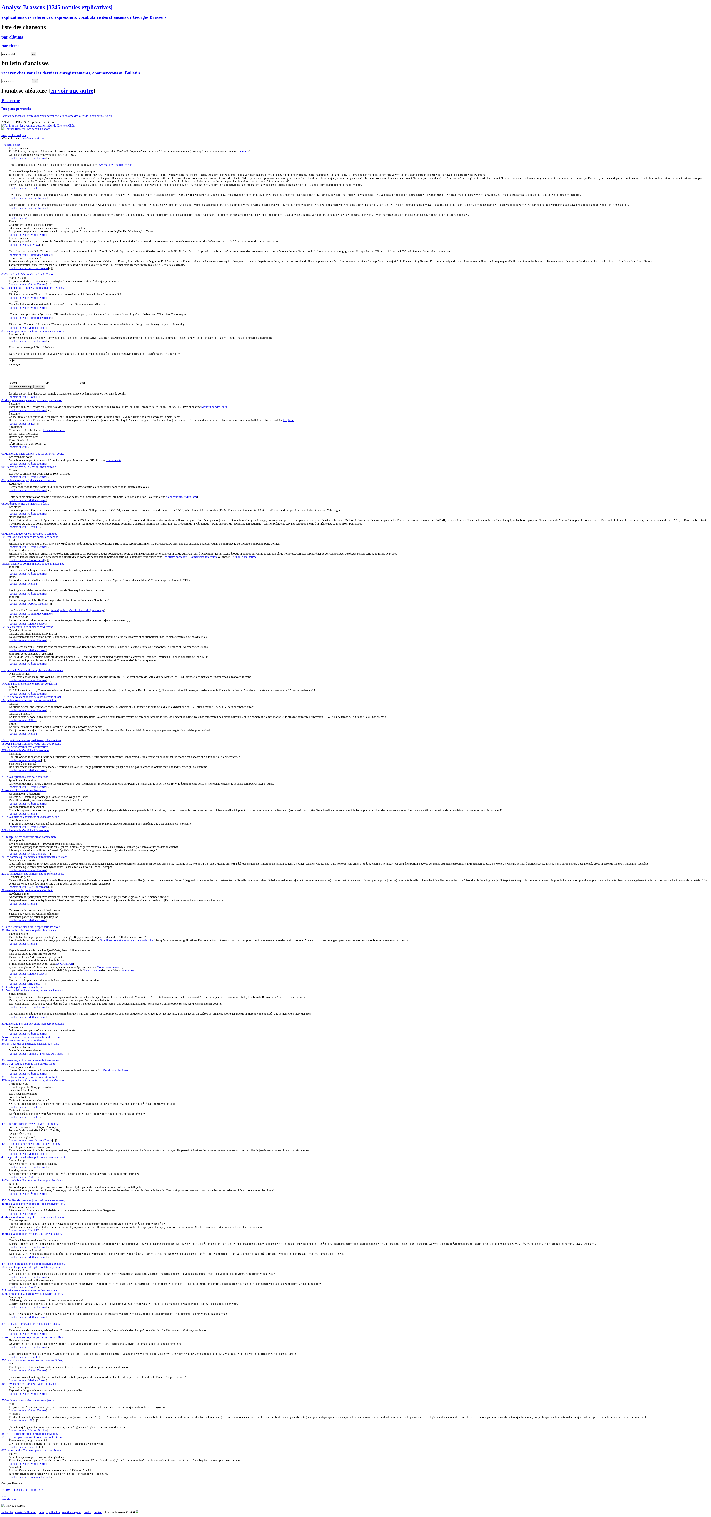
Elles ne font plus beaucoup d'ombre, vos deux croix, (33, 930)
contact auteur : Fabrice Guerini (28, 603)
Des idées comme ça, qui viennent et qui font (29, 1077)
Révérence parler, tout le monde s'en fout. (27, 890)
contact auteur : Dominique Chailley (31, 254)
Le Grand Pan (64, 963)
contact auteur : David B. (24, 396)
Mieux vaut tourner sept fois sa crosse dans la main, (32, 1217)
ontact (98, 1512)
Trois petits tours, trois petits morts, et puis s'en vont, (33, 1080)
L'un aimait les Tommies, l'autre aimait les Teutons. (32, 287)
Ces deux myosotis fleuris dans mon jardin (27, 1400)
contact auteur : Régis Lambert (28, 853)
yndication (53, 1512)
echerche (7, 1512)
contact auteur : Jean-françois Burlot (31, 1140)
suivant (39, 138)
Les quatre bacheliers (175, 556)
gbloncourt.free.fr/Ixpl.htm (181, 496)
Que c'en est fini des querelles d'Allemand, (27, 626)
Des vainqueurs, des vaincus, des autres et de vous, (32, 873)
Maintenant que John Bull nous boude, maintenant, (32, 563)
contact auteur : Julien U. (24, 244)
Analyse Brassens (57, 7)
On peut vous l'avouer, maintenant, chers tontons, (31, 740)
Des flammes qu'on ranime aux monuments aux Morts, (34, 857)
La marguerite (92, 970)
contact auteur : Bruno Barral (27, 560)
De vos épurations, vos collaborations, (25, 777)
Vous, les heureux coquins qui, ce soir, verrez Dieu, (32, 1337)
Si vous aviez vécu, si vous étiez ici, (23, 1040)
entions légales (71, 1512)
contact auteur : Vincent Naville (28, 198)
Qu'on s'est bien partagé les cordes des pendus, (30, 536)
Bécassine (10, 100)
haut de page (8, 1499)
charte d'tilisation (25, 1512)
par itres (10, 45)
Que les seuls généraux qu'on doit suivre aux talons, (33, 1263)
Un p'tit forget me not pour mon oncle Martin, (29, 1433)
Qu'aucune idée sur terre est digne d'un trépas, (29, 1123)
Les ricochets (113, 460)
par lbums (12, 37)
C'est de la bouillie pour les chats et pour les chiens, (32, 1180)
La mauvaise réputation (203, 556)
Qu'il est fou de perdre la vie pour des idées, (28, 1063)
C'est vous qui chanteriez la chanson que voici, (30, 1043)
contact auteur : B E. (22, 423)
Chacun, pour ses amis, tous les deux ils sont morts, (32, 331)
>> (43, 1489)
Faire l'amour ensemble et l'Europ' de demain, (29, 683)
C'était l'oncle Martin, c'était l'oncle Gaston (27, 274)
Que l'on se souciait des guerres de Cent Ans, (29, 700)
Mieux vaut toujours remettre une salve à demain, (31, 1233)
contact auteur (18, 218)
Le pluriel (288, 420)
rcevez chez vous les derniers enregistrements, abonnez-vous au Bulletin (70, 73)
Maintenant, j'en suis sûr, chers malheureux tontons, (32, 1023)
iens (41, 1512)
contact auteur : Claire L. (24, 1357)
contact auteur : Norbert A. (25, 760)
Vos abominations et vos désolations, (24, 790)
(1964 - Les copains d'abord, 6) (23, 1489)
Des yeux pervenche (16, 109)
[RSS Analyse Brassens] (137, 1512)
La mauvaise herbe (54, 430)
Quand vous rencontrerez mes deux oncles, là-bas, (32, 1360)
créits (87, 1512)
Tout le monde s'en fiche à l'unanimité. (25, 750)
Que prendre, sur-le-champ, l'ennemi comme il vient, (33, 1157)
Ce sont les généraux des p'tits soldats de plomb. (31, 1267)
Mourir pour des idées (214, 406)
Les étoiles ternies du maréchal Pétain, (25, 503)
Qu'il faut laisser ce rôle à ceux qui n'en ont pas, (30, 1143)
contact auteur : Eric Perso (25, 983)
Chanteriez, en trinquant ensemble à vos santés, (30, 1060)
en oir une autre (71, 90)
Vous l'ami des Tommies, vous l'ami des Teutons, (31, 743)
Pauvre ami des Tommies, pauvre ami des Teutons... (33, 1450)
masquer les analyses (13, 135)
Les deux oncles (10, 144)
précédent (27, 138)
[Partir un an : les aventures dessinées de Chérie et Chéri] (38, 125)
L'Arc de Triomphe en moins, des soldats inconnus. (32, 990)
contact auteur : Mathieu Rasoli (28, 327)
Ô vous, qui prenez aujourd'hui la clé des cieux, (30, 1323)
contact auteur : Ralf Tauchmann (29, 268)
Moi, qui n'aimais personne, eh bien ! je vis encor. (31, 400)
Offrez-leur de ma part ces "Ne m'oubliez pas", (30, 1383)
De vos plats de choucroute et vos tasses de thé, (30, 817)
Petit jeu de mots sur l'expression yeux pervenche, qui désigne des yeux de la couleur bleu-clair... (57, 115)
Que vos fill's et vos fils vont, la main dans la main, (32, 670)
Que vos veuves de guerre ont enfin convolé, (29, 466)
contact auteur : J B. (21, 1420)
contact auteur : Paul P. (23, 1213)
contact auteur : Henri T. (24, 188)
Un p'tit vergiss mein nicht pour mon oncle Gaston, (32, 1437)
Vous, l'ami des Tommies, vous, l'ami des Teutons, (32, 1037)
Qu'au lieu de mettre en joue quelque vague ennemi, (33, 1200)
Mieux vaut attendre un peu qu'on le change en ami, (33, 1203)
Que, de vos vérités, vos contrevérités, (25, 746)
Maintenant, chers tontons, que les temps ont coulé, (32, 453)
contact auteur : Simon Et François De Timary (36, 1053)
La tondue (243, 151)
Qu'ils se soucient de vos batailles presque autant (31, 696)
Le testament (128, 970)
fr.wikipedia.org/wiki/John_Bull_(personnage (77, 610)
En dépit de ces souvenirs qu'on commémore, (29, 837)
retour (4, 1496)
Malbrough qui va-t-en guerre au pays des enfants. (32, 1293)
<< (3, 1489)
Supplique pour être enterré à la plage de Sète (126, 940)
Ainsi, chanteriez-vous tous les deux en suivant (30, 1290)
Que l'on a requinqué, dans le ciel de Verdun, (29, 480)
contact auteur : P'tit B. (23, 720)
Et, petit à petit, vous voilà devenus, (23, 987)
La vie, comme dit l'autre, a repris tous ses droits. (31, 927)
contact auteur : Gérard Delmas (28, 158)
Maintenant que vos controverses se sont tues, (29, 533)
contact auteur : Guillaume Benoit (29, 1477)
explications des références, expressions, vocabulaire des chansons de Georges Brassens (83, 17)
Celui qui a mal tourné (243, 556)
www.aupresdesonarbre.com (115, 164)
